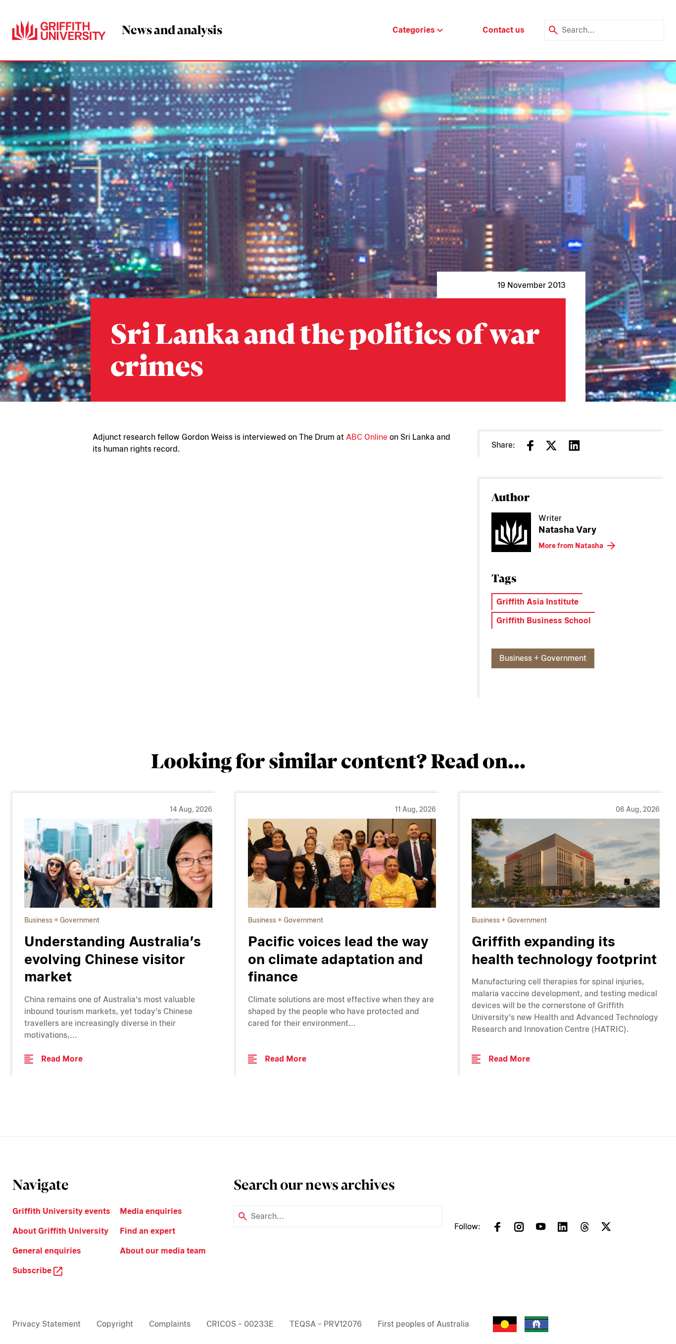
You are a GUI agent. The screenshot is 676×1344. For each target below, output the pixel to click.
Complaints (170, 1324)
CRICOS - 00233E (240, 1324)
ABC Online (366, 437)
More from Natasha (570, 546)
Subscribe (32, 1270)
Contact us (504, 30)
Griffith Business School (543, 620)
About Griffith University (60, 1231)
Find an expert (147, 1231)
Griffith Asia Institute (537, 601)
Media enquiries (151, 1211)
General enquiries (46, 1250)
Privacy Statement (46, 1324)
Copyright (115, 1324)
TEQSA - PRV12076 (326, 1324)
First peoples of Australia (423, 1324)
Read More (62, 1059)
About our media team (163, 1250)
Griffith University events (61, 1211)
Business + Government (542, 658)
